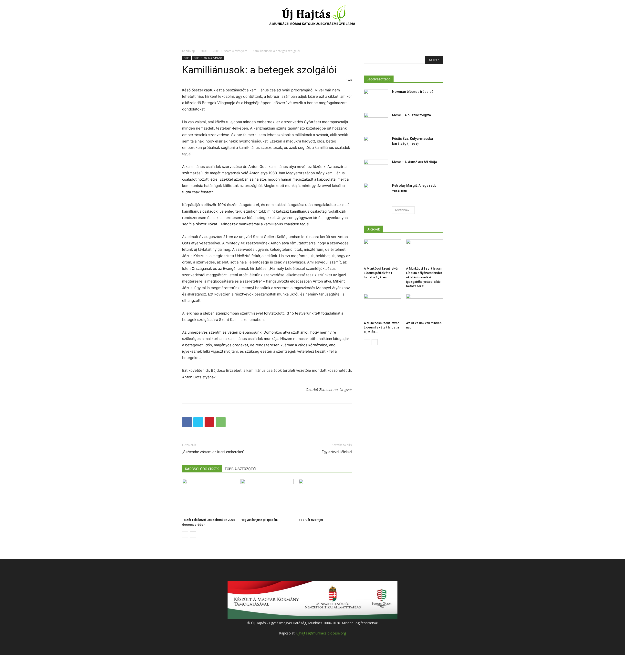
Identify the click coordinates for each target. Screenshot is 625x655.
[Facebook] (187, 422)
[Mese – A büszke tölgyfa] (376, 121)
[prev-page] (185, 534)
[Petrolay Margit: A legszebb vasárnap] (376, 191)
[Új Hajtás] (312, 16)
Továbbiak (402, 210)
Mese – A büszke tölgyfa (411, 115)
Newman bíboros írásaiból (413, 92)
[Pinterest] (209, 422)
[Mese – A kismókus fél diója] (376, 168)
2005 (203, 51)
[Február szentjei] (325, 497)
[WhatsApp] (221, 422)
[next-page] (193, 534)
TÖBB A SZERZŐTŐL (241, 469)
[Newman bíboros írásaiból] (376, 97)
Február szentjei (311, 520)
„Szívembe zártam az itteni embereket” (213, 452)
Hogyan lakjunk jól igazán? (259, 520)
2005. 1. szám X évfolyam (230, 51)
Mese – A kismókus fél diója (414, 162)
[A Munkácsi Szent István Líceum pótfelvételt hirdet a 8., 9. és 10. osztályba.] (382, 252)
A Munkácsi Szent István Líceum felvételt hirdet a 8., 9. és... (381, 327)
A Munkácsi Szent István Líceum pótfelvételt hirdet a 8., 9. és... (381, 273)
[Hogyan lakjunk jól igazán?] (267, 497)
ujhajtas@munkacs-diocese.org (321, 633)
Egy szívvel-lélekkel (337, 452)
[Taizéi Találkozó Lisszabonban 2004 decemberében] (208, 497)
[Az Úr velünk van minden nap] (424, 306)
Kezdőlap (188, 51)
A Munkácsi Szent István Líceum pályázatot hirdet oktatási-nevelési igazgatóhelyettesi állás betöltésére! (424, 277)
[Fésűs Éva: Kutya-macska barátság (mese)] (376, 144)
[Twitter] (198, 422)
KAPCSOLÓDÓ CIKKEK (202, 469)
